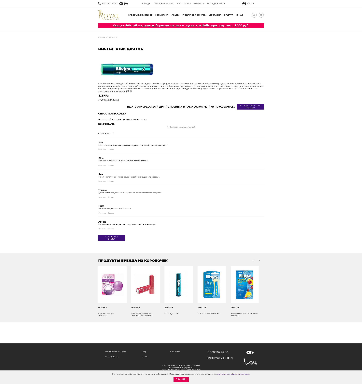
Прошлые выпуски (164, 4)
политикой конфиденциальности (233, 374)
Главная (101, 37)
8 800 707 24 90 (109, 4)
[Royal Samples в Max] (126, 3)
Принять (181, 379)
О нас (239, 15)
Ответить (102, 149)
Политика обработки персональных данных (181, 370)
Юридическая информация (181, 367)
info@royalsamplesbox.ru (219, 358)
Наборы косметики (140, 15)
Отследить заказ (216, 4)
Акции (176, 15)
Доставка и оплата (221, 15)
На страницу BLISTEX (111, 238)
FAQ (144, 352)
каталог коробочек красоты (250, 107)
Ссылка (111, 149)
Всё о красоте (184, 4)
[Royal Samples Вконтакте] (121, 3)
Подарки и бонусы (194, 15)
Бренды (146, 4)
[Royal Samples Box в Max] (252, 352)
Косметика (161, 15)
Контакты (199, 4)
